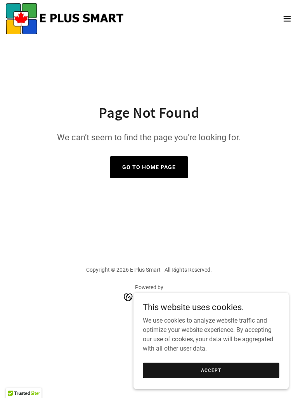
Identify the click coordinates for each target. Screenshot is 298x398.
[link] (65, 18)
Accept (211, 370)
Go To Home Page (149, 167)
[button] (287, 18)
